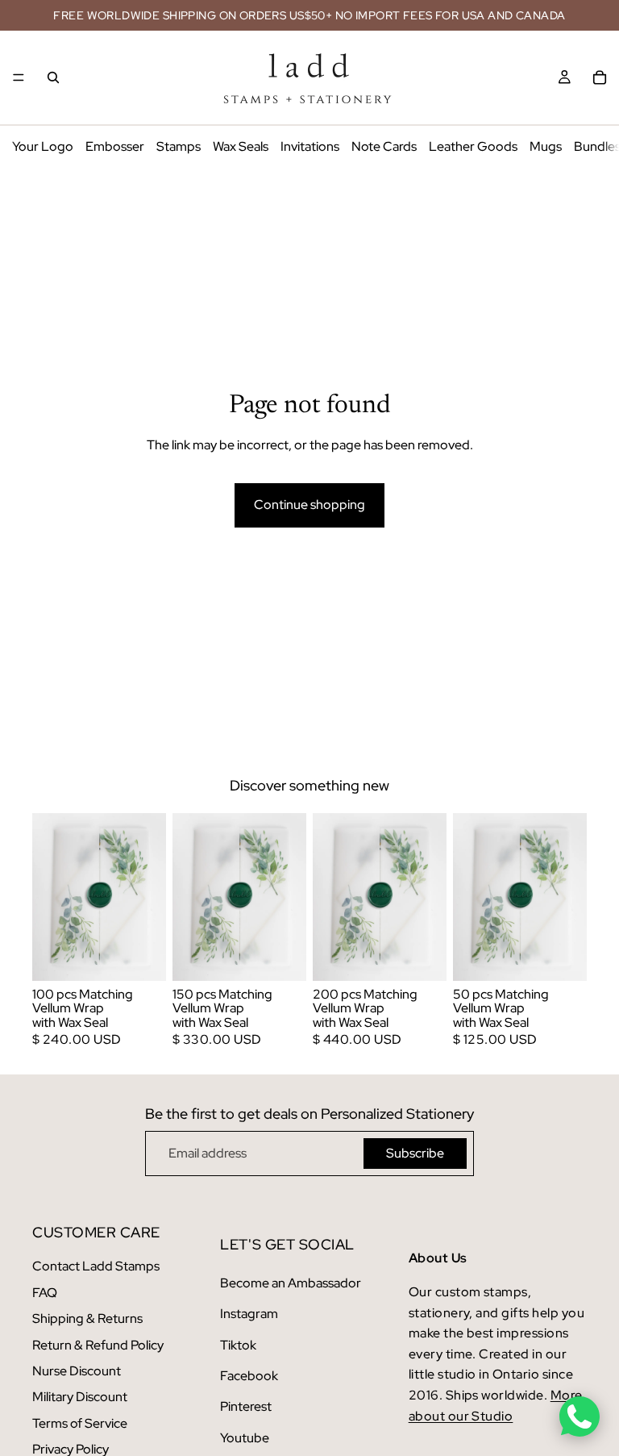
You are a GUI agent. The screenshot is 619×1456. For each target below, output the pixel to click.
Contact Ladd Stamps (96, 1266)
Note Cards (384, 146)
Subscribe (415, 1153)
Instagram (249, 1313)
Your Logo (42, 146)
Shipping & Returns (87, 1318)
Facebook (249, 1375)
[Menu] (18, 77)
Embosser (114, 146)
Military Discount (79, 1396)
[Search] (53, 77)
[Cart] (599, 77)
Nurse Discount (76, 1370)
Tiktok (238, 1345)
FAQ (44, 1292)
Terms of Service (79, 1423)
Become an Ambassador (290, 1283)
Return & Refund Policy (98, 1345)
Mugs (546, 146)
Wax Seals (240, 146)
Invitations (309, 146)
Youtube (244, 1437)
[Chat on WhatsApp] (579, 1416)
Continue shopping (309, 504)
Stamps (178, 146)
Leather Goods (473, 146)
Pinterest (246, 1406)
